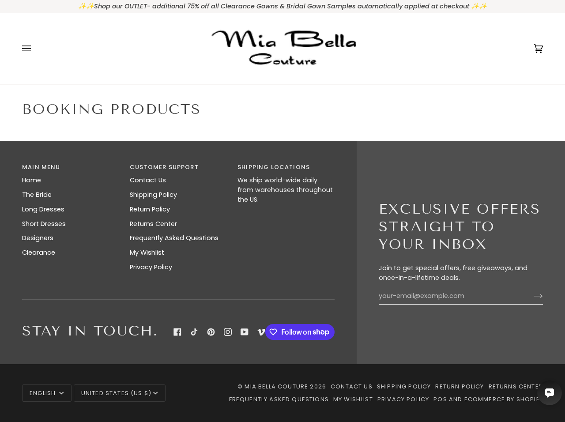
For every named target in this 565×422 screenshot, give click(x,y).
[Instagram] (228, 332)
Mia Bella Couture (276, 386)
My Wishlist (147, 252)
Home (31, 180)
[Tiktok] (194, 332)
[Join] (531, 296)
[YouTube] (245, 332)
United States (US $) (116, 393)
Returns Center (153, 223)
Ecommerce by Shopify (503, 399)
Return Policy (150, 209)
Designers (37, 238)
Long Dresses (43, 209)
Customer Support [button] (164, 167)
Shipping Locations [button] (273, 167)
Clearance (38, 252)
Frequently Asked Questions (174, 238)
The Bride (37, 194)
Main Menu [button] (41, 167)
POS (440, 399)
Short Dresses (44, 223)
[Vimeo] (261, 332)
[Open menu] (35, 48)
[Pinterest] (211, 332)
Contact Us (148, 180)
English (43, 393)
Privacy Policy (151, 267)
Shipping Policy (153, 194)
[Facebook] (177, 332)
